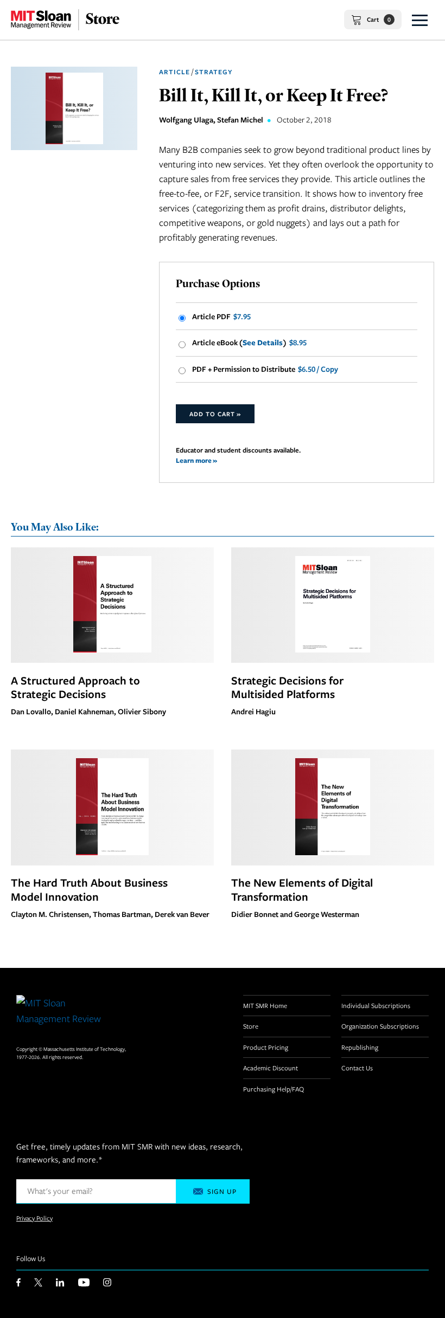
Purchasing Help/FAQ (273, 1088)
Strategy (213, 71)
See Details (263, 342)
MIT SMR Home (265, 1005)
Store (250, 1026)
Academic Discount (270, 1067)
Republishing (359, 1047)
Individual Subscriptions (375, 1005)
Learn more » (196, 460)
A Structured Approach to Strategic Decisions (75, 687)
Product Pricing (265, 1047)
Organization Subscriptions (380, 1026)
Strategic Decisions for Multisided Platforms (287, 687)
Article (174, 71)
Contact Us (357, 1067)
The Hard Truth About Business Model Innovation (89, 889)
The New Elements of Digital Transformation (302, 889)
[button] (419, 20)
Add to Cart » (215, 414)
